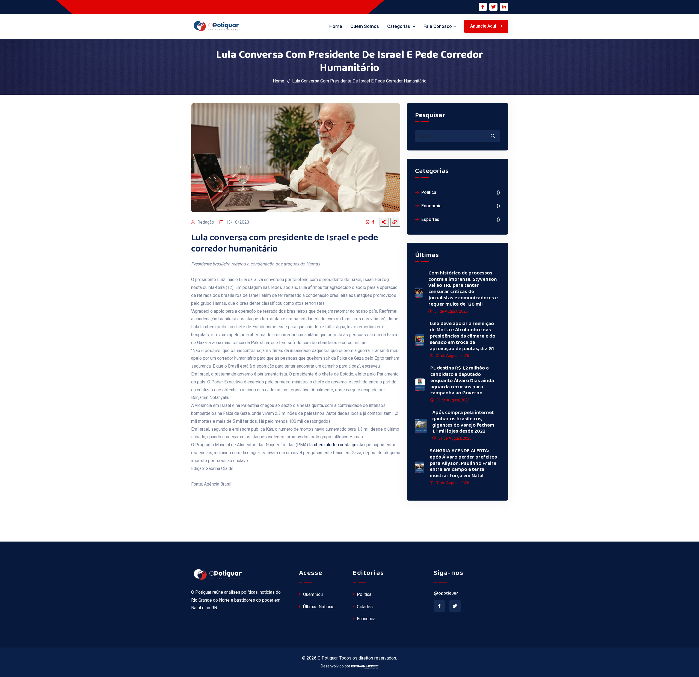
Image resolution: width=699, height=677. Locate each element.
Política (460, 192)
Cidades (364, 606)
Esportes (460, 219)
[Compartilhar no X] (377, 222)
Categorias (399, 26)
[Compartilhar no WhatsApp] (368, 222)
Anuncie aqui (483, 26)
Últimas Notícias (318, 606)
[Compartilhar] (384, 222)
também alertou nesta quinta (336, 444)
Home (335, 26)
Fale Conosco (437, 26)
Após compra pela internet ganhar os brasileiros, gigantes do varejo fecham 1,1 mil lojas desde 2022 (463, 422)
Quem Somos (364, 26)
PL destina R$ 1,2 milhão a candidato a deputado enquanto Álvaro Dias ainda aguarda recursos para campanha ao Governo (462, 380)
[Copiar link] (395, 222)
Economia (460, 205)
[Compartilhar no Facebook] (374, 222)
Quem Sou (312, 594)
